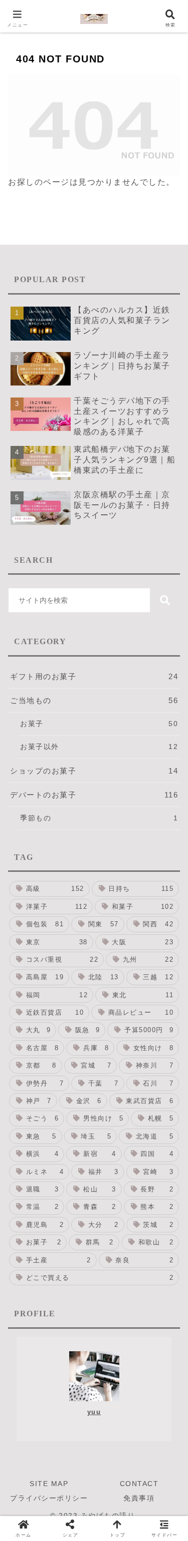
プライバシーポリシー (49, 1498)
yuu (94, 1412)
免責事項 (138, 1498)
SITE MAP (49, 1484)
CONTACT (139, 1484)
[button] (165, 600)
